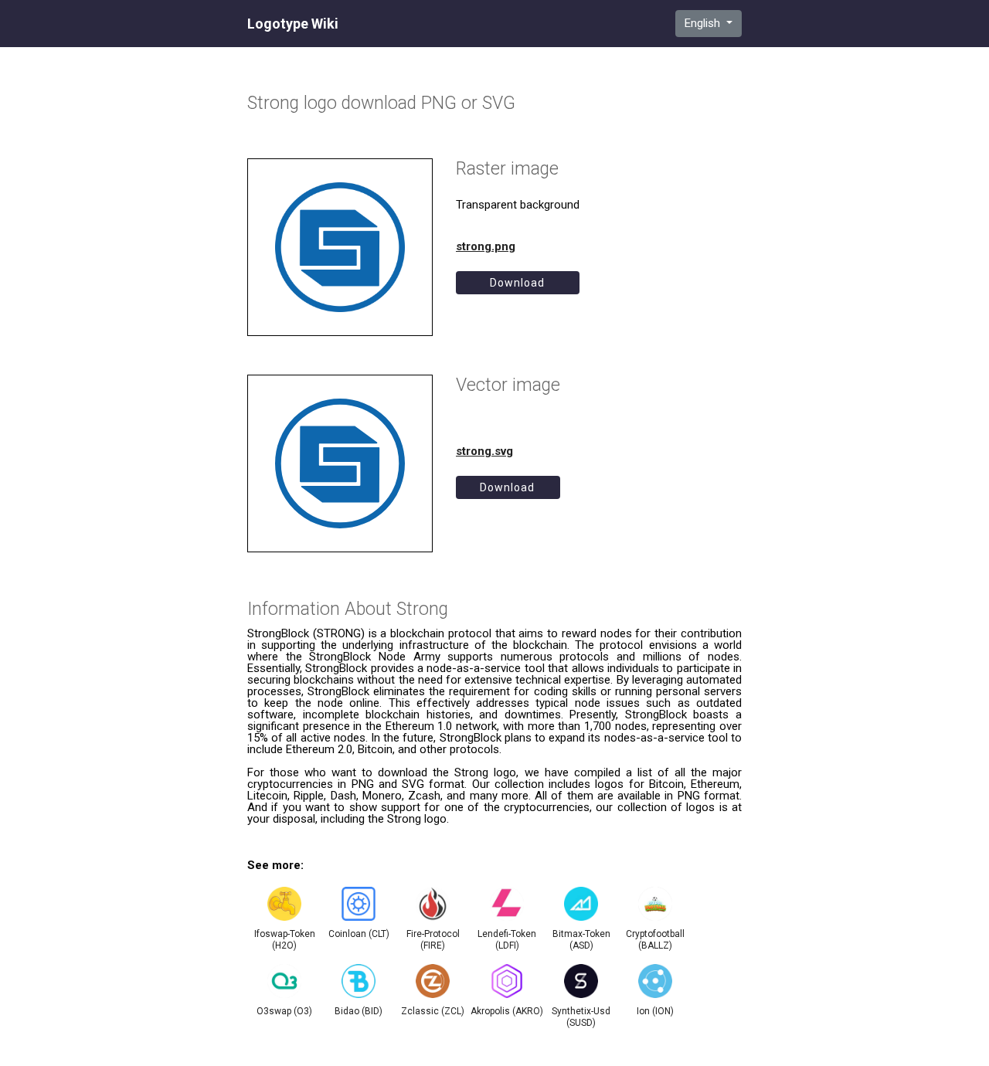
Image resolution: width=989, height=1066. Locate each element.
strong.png (485, 246)
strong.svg (484, 451)
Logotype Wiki (292, 24)
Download (517, 283)
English (704, 23)
